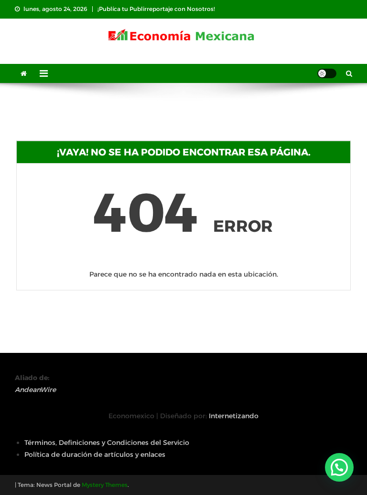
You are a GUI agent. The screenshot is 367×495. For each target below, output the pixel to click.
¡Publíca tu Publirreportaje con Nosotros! (156, 8)
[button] (339, 467)
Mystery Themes (105, 484)
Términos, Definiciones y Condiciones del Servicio (106, 442)
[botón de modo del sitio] (326, 73)
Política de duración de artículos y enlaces (94, 454)
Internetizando (234, 416)
